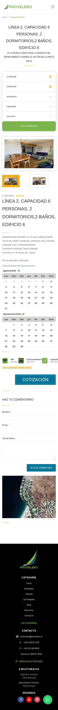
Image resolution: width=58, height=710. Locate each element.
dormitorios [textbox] (12, 96)
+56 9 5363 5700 (31, 642)
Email (5, 425)
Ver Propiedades (29, 623)
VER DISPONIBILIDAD (29, 126)
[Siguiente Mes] (24, 314)
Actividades (29, 599)
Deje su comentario (41, 468)
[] (17, 367)
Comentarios (9, 438)
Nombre (6, 412)
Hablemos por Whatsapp (31, 661)
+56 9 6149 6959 (31, 648)
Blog (29, 605)
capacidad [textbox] (11, 106)
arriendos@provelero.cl (31, 636)
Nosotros (29, 610)
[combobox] (29, 96)
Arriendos (29, 588)
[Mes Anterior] (18, 271)
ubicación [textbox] (11, 116)
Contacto (29, 615)
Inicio (4, 17)
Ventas (29, 594)
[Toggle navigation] (53, 7)
